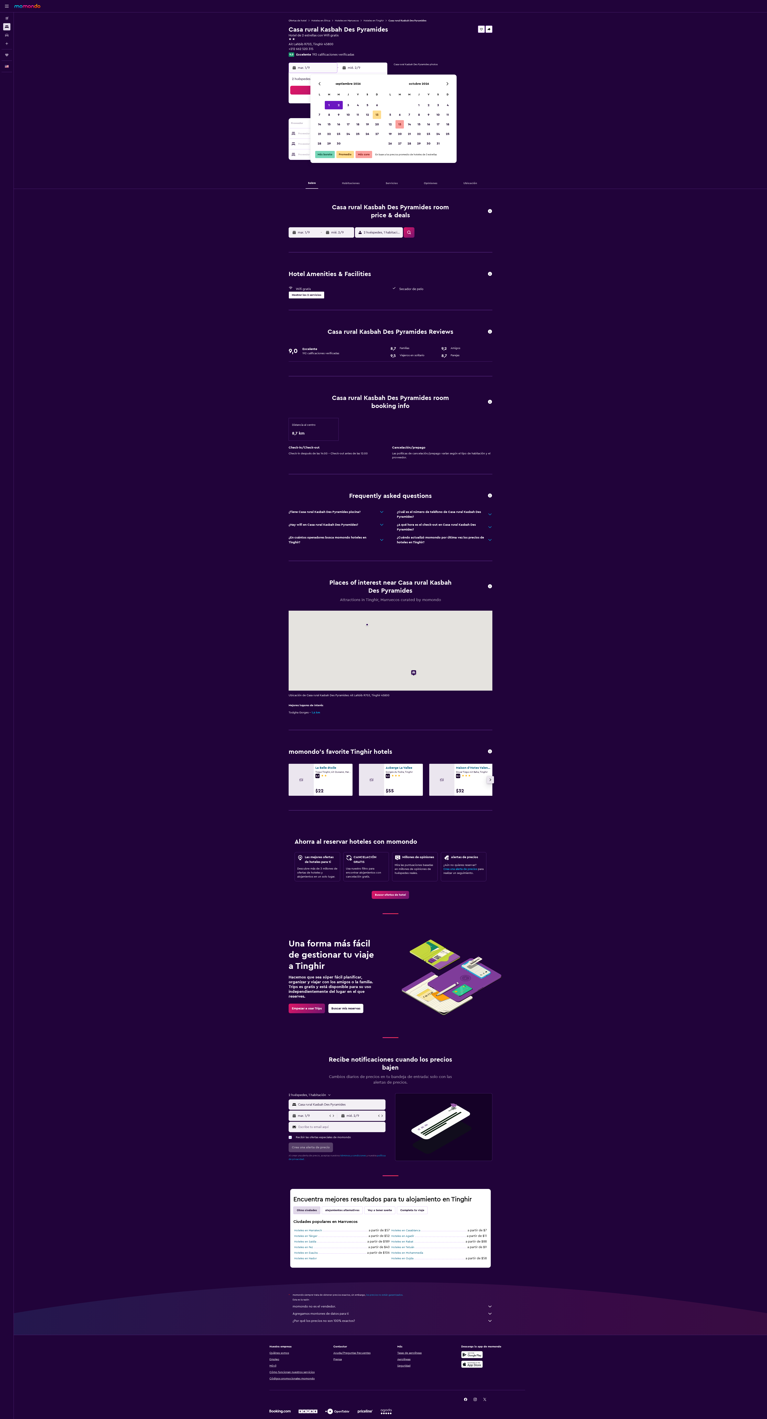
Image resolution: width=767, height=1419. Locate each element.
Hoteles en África (320, 20)
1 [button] (329, 105)
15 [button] (329, 124)
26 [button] (367, 134)
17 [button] (348, 124)
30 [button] (339, 143)
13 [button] (377, 114)
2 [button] (339, 105)
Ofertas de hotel (298, 20)
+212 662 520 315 (301, 49)
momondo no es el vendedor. (314, 1306)
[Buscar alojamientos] (7, 27)
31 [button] (438, 143)
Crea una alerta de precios (460, 869)
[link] (390, 895)
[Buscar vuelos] (7, 18)
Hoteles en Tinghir (374, 20)
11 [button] (358, 114)
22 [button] (329, 134)
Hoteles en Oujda (402, 1258)
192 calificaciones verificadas (333, 54)
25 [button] (358, 134)
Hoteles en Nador (305, 1258)
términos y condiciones (353, 1155)
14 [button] (319, 124)
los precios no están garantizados (384, 1295)
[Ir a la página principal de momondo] (27, 6)
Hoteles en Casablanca (405, 1230)
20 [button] (377, 124)
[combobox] (340, 1104)
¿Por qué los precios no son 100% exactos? (324, 1320)
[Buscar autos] (7, 35)
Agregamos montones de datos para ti (321, 1313)
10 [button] (348, 114)
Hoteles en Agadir (402, 1236)
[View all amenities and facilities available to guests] (490, 274)
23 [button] (338, 134)
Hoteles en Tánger (305, 1236)
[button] (6, 6)
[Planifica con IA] (7, 44)
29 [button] (329, 143)
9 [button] (339, 114)
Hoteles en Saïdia (305, 1241)
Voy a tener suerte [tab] (380, 1210)
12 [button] (367, 114)
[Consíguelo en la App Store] (472, 1364)
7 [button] (319, 114)
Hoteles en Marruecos (347, 20)
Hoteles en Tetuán (402, 1247)
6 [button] (377, 105)
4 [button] (358, 105)
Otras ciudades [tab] (307, 1210)
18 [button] (357, 124)
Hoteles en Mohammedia (407, 1252)
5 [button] (367, 105)
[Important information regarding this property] (490, 402)
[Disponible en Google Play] (472, 1354)
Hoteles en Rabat (402, 1241)
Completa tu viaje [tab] (412, 1210)
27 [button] (377, 134)
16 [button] (338, 124)
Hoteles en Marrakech (308, 1230)
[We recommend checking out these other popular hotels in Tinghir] (490, 751)
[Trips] (7, 55)
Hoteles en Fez (303, 1247)
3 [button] (348, 105)
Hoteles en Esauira (306, 1252)
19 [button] (367, 124)
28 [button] (319, 143)
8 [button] (329, 114)
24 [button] (348, 134)
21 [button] (319, 134)
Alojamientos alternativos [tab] (342, 1210)
